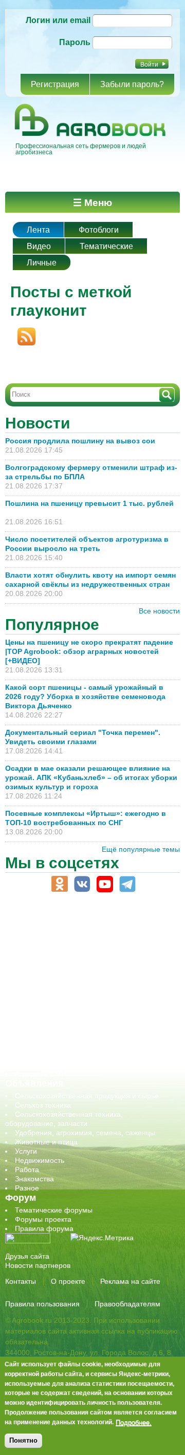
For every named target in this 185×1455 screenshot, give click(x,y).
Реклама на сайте (130, 1281)
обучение (31, 991)
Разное (27, 1188)
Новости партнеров (37, 1265)
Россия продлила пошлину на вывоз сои (80, 441)
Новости (37, 423)
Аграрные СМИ (40, 1074)
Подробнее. (134, 1422)
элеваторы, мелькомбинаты (62, 1064)
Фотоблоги (99, 230)
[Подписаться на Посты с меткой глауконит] (22, 332)
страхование (36, 1037)
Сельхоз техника (43, 1105)
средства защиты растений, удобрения (81, 1027)
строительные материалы (58, 1046)
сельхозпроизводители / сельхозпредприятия (92, 1000)
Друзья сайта (27, 1256)
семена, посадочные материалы (70, 1018)
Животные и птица (46, 1142)
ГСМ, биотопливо (44, 954)
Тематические (106, 246)
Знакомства (34, 1179)
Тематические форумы (53, 1210)
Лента (38, 230)
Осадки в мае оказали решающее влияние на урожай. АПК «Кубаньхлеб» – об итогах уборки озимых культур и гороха (91, 777)
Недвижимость (39, 1160)
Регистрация (55, 84)
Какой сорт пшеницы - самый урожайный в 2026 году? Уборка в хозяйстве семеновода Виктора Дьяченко (85, 696)
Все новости (159, 611)
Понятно (23, 1440)
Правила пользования (42, 1304)
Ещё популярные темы (141, 849)
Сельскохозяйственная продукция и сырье (87, 1096)
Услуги (26, 1151)
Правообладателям (127, 1304)
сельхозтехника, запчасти (58, 1009)
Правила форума (44, 1228)
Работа (27, 1169)
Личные (42, 262)
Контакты (20, 1281)
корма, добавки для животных (65, 963)
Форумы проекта (43, 1219)
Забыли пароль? (132, 84)
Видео (39, 246)
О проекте (68, 1281)
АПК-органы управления (56, 926)
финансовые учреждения (58, 1055)
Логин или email (58, 20)
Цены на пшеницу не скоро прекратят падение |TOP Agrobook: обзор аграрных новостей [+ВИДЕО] (89, 651)
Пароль (74, 42)
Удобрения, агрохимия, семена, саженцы (85, 1133)
